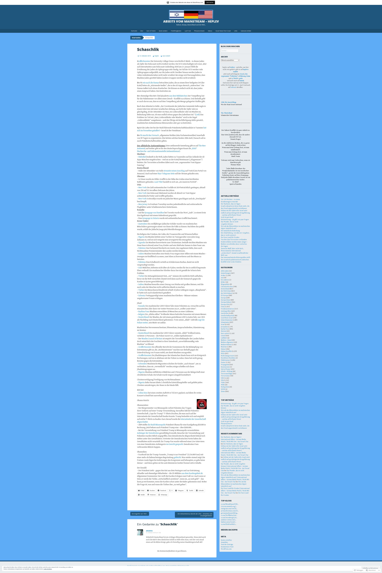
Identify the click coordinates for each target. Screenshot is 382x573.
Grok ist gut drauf (227, 217)
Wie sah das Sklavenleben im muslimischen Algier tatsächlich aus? (234, 484)
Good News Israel (227, 318)
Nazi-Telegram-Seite (166, 173)
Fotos (223, 307)
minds (242, 81)
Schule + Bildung (226, 371)
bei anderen (225, 280)
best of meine (151, 31)
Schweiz (141, 295)
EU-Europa (224, 295)
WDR (222, 385)
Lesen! (223, 336)
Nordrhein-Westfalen (228, 358)
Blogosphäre (225, 284)
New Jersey (142, 204)
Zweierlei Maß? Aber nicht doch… (232, 249)
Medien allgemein (227, 342)
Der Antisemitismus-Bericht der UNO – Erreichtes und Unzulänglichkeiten (195, 515)
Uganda (141, 242)
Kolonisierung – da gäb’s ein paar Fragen (235, 220)
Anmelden (224, 542)
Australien (142, 224)
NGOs (223, 353)
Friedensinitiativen (227, 309)
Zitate (223, 391)
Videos (210, 31)
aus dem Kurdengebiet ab (192, 473)
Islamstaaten (225, 322)
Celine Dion (143, 393)
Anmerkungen (226, 273)
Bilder (223, 282)
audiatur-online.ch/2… (228, 520)
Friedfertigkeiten (176, 31)
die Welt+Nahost (226, 293)
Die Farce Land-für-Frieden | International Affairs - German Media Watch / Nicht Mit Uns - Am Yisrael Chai (235, 490)
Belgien (141, 314)
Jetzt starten (209, 2)
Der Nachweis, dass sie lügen (230, 204)
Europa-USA (225, 304)
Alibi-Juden (225, 271)
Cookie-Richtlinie (48, 569)
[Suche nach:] (230, 51)
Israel (242, 74)
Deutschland (143, 317)
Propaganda (225, 365)
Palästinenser (225, 360)
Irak (140, 268)
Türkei (141, 276)
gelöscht (177, 457)
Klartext (224, 331)
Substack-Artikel (246, 31)
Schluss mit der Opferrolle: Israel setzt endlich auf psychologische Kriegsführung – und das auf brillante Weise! (235, 213)
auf (234, 78)
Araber (223, 275)
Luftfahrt (224, 338)
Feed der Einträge (227, 544)
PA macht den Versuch (149, 135)
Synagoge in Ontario (150, 218)
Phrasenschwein (199, 31)
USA (222, 380)
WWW (223, 389)
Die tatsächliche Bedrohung (230, 231)
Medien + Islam (226, 340)
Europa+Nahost (226, 302)
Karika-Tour (225, 329)
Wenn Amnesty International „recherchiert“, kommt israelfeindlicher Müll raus (234, 253)
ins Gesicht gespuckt (174, 444)
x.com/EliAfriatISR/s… (228, 524)
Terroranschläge (226, 374)
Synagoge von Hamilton (154, 213)
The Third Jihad (226, 113)
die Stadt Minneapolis (156, 425)
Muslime (224, 347)
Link (197, 115)
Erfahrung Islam (244, 76)
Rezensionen (225, 367)
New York (142, 187)
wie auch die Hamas (151, 83)
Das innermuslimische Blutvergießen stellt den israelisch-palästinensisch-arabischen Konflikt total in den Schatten (235, 260)
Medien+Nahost (226, 345)
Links (235, 31)
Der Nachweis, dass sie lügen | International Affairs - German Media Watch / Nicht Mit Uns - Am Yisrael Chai (234, 439)
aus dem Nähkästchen (178, 96)
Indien (141, 254)
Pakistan (141, 248)
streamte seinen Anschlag (174, 171)
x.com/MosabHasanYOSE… (229, 504)
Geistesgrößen (226, 311)
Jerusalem (224, 327)
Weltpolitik (225, 387)
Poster (223, 362)
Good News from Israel (223, 31)
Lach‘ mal (188, 31)
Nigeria (141, 237)
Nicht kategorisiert (227, 356)
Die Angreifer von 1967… (140, 514)
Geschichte (224, 313)
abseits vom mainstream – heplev (191, 21)
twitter (232, 67)
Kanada (141, 306)
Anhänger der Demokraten (148, 433)
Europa (223, 298)
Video (223, 382)
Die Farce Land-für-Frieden (230, 237)
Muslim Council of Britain (152, 339)
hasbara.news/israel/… (228, 522)
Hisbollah (142, 157)
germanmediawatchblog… (229, 513)
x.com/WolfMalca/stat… (229, 515)
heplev (157, 56)
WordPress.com (226, 549)
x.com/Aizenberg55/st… (229, 518)
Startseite (134, 31)
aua (222, 278)
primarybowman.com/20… (230, 511)
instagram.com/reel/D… (229, 509)
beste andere (163, 31)
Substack (234, 87)
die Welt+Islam (226, 291)
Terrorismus (225, 376)
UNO (222, 378)
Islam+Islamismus (226, 320)
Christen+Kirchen (227, 287)
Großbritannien (144, 347)
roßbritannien (144, 61)
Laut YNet (158, 182)
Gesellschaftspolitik (227, 316)
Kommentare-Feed (227, 547)
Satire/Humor (226, 369)
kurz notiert (166, 56)
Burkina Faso (143, 311)
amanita (149, 531)
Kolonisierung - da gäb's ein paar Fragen (234, 404)
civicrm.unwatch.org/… (229, 506)
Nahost (223, 349)
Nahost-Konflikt (226, 351)
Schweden (142, 364)
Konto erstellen (226, 540)
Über (141, 31)
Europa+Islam (225, 300)
